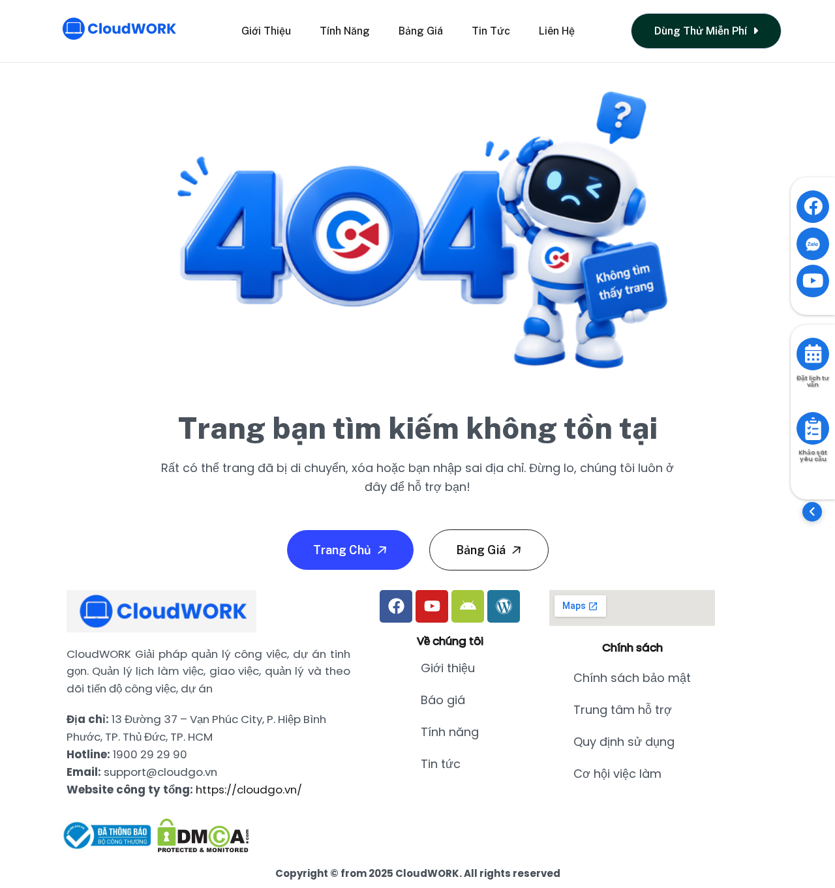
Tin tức (491, 31)
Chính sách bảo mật (632, 678)
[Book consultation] (813, 354)
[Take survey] (813, 428)
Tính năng (345, 31)
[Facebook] (396, 606)
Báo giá (443, 700)
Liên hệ (557, 31)
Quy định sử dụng (624, 741)
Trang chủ (343, 550)
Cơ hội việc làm (617, 773)
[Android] (467, 606)
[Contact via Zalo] (813, 244)
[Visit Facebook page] (813, 206)
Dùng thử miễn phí (702, 31)
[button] (812, 512)
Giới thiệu (266, 31)
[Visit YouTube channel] (813, 281)
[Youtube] (432, 606)
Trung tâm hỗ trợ (622, 710)
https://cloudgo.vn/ (249, 789)
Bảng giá (421, 31)
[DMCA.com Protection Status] (203, 835)
